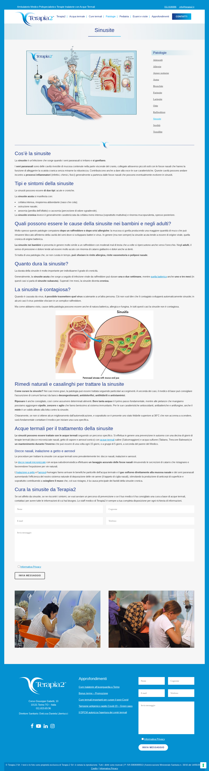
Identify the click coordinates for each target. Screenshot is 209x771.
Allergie (157, 66)
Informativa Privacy (30, 566)
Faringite (157, 92)
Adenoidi (158, 60)
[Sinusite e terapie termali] (151, 619)
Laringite (157, 99)
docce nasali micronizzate (32, 462)
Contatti (181, 16)
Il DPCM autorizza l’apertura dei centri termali (103, 712)
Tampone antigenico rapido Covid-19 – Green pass (106, 706)
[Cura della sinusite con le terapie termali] (57, 619)
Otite (155, 105)
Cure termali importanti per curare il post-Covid (103, 699)
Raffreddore (159, 112)
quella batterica (159, 276)
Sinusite (157, 118)
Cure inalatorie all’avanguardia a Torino (99, 687)
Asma (156, 79)
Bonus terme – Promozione (93, 693)
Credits (94, 768)
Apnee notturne (161, 73)
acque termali (107, 439)
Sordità (156, 125)
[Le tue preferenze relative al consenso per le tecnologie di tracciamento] (203, 765)
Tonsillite (157, 131)
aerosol (42, 472)
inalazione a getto (25, 472)
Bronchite (158, 86)
